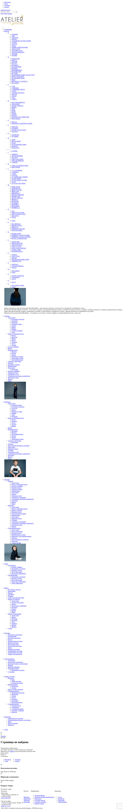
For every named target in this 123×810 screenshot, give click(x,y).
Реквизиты (38, 798)
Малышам (27, 802)
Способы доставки (40, 802)
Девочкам (27, 800)
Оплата (6, 7)
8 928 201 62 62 (5, 10)
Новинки (26, 797)
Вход (2, 13)
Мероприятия (62, 802)
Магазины (7, 2)
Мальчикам (27, 798)
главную (12, 751)
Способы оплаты (40, 800)
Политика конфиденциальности (44, 797)
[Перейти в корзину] (1, 733)
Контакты (61, 798)
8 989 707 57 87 (5, 806)
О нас (6, 4)
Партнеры (61, 800)
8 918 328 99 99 (5, 798)
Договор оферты (40, 795)
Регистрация (8, 13)
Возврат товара (39, 803)
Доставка (7, 5)
